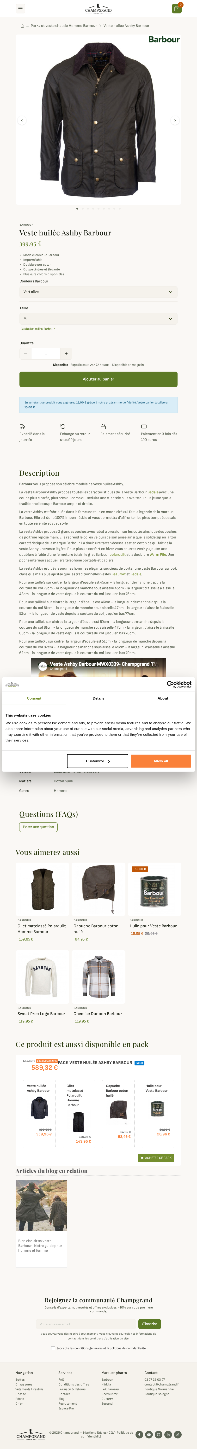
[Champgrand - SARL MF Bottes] (98, 8)
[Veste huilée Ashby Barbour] (39, 1108)
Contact (64, 1394)
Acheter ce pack (156, 1158)
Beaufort (118, 574)
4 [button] (93, 209)
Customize (95, 761)
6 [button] (104, 209)
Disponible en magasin (128, 365)
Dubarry (107, 1399)
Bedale (153, 492)
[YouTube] (149, 1434)
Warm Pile (158, 554)
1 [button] (77, 209)
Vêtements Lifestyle (29, 1389)
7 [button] (109, 209)
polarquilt (118, 554)
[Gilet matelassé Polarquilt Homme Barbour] (79, 1122)
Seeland (107, 1404)
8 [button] (114, 209)
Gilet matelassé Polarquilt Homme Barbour (42, 928)
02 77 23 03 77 (154, 1380)
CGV (112, 1433)
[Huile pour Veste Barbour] (158, 1108)
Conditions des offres (73, 1384)
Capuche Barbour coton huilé (96, 928)
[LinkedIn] (168, 1434)
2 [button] (83, 209)
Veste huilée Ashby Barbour (38, 1088)
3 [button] (88, 209)
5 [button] (98, 209)
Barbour (26, 225)
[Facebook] (139, 1434)
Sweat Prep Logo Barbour (41, 1013)
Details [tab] (99, 698)
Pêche (19, 1399)
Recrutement (67, 1404)
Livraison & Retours (72, 1389)
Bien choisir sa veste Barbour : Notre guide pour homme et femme (40, 1246)
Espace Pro (66, 1408)
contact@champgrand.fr (162, 1384)
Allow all (161, 761)
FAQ (61, 1380)
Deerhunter (109, 1394)
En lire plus (30, 1261)
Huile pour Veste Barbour (153, 926)
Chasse (20, 1394)
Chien (19, 1404)
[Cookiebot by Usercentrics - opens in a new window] (170, 684)
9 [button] (120, 209)
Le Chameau (110, 1389)
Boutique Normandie (158, 1389)
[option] (98, 120)
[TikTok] (178, 1434)
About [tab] (163, 698)
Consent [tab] (34, 698)
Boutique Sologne (156, 1394)
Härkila (106, 1384)
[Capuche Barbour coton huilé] (118, 1112)
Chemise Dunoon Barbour (98, 1013)
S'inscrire (149, 1324)
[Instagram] (158, 1434)
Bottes (20, 1380)
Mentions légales (95, 1433)
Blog (61, 1399)
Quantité (26, 343)
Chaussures (23, 1384)
